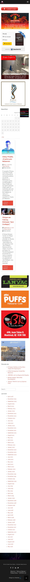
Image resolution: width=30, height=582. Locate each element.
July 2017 (10, 537)
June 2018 (10, 510)
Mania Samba (5, 166)
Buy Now (8, 43)
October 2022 (11, 418)
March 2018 (11, 517)
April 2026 (10, 396)
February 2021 (11, 445)
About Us (12, 571)
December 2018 (12, 500)
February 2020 (11, 469)
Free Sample (7, 36)
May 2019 (10, 491)
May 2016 (10, 546)
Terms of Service (21, 571)
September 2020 (12, 454)
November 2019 (12, 476)
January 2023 (11, 411)
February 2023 (11, 408)
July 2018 (10, 508)
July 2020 (10, 457)
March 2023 (11, 406)
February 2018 (11, 520)
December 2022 (12, 413)
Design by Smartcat (14, 577)
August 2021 (11, 435)
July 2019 (10, 486)
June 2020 (10, 459)
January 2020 (11, 471)
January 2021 (11, 447)
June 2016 (10, 544)
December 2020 (12, 449)
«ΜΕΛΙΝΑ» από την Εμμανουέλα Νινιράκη (18, 375)
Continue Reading (5, 203)
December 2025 (12, 399)
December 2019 (12, 474)
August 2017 (11, 534)
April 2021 (10, 440)
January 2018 (11, 522)
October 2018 (11, 505)
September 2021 (12, 432)
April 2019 (10, 493)
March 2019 (11, 495)
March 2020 (11, 466)
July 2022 (10, 420)
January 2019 (11, 498)
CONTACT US (22, 572)
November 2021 (12, 430)
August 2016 (11, 541)
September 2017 (12, 532)
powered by (7, 49)
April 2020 (10, 464)
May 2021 (10, 437)
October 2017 (11, 529)
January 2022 (11, 425)
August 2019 (11, 483)
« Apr (2, 137)
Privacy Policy (14, 572)
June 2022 (10, 423)
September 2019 (12, 481)
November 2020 (12, 452)
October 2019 (11, 478)
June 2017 (10, 539)
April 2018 (10, 515)
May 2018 (10, 512)
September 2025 (12, 401)
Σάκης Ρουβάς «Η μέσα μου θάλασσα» (7, 159)
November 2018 (12, 503)
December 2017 (12, 524)
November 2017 (12, 527)
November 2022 (12, 416)
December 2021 (12, 428)
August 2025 (11, 403)
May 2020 (10, 462)
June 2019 (10, 488)
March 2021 (11, 442)
